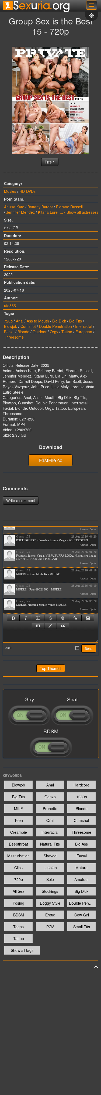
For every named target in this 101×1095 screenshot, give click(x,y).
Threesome (14, 337)
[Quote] (63, 626)
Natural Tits (50, 844)
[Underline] (38, 618)
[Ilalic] (25, 618)
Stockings (50, 891)
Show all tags (22, 950)
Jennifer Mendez (20, 212)
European (83, 331)
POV (50, 926)
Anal (19, 321)
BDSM (18, 915)
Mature (81, 867)
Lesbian (50, 867)
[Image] (87, 618)
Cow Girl (81, 915)
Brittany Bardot (40, 206)
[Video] (38, 626)
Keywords (12, 775)
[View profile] (9, 540)
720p (8, 321)
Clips (18, 867)
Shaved (50, 855)
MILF (18, 808)
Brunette (50, 808)
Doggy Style (50, 903)
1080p (81, 796)
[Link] (75, 618)
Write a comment (20, 500)
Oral (50, 820)
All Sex (18, 891)
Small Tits (81, 926)
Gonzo (50, 796)
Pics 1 (50, 162)
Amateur (81, 879)
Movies (10, 191)
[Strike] (50, 618)
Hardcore (81, 785)
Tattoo (66, 331)
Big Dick (59, 321)
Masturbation (18, 855)
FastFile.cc (50, 460)
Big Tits (75, 321)
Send (89, 649)
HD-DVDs (27, 191)
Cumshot (28, 326)
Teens (18, 926)
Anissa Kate (14, 206)
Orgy (54, 331)
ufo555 (10, 305)
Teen (18, 820)
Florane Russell (69, 206)
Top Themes (50, 668)
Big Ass (81, 844)
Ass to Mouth (38, 321)
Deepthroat (18, 844)
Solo (50, 879)
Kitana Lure (48, 212)
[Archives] (77, 648)
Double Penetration (55, 326)
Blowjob (10, 326)
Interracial (83, 326)
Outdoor (40, 331)
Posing (18, 903)
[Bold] (13, 618)
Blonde (23, 331)
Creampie (18, 832)
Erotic (50, 915)
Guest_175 (23, 536)
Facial (9, 331)
